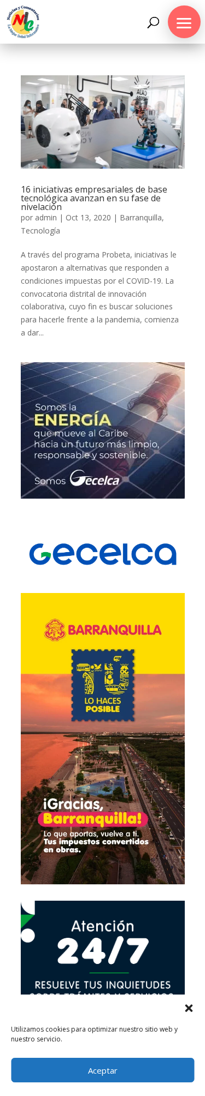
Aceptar (103, 1070)
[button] (188, 1008)
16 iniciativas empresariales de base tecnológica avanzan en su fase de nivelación (94, 198)
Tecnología (40, 230)
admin (46, 217)
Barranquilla (141, 217)
